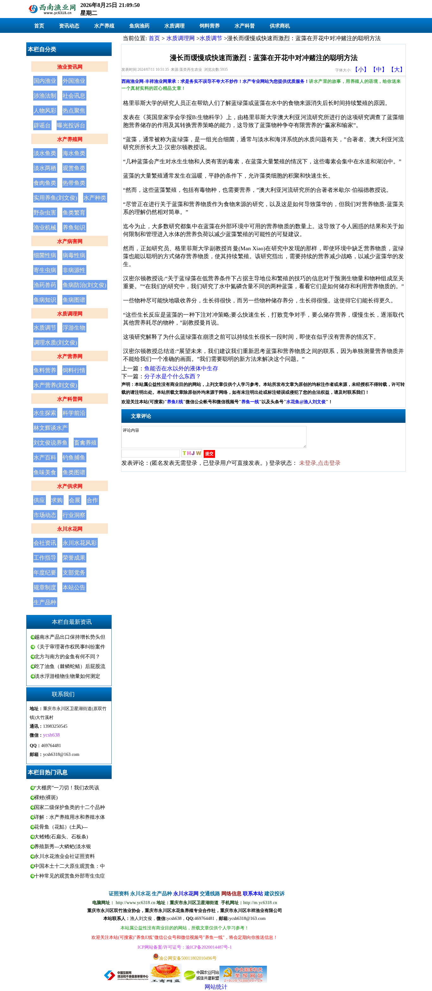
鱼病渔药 (139, 25)
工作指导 (45, 558)
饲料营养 (210, 25)
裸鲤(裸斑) (46, 797)
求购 (57, 500)
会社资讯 (45, 543)
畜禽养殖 (85, 443)
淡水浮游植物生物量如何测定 (67, 676)
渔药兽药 (45, 285)
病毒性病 (74, 255)
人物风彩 (45, 110)
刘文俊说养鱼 (51, 443)
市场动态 (45, 515)
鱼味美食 (45, 472)
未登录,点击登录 (320, 463)
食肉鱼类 (45, 183)
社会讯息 (74, 96)
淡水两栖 (45, 168)
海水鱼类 (74, 153)
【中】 (378, 69)
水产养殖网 (70, 139)
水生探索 (45, 413)
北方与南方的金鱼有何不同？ (67, 656)
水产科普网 (70, 399)
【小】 (360, 69)
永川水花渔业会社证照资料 (64, 856)
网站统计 (216, 987)
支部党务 (74, 572)
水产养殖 (104, 25)
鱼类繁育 (74, 213)
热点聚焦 (74, 110)
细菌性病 (45, 255)
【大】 (396, 69)
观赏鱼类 (74, 168)
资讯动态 (69, 25)
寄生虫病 (45, 270)
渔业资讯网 (70, 67)
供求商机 (280, 25)
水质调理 (174, 25)
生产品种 (45, 602)
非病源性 (74, 270)
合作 (92, 500)
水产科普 (245, 25)
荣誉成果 (74, 558)
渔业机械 (45, 227)
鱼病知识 (45, 300)
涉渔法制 (45, 96)
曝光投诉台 (71, 125)
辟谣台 (42, 125)
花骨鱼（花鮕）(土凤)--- (61, 827)
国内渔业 (45, 81)
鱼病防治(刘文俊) (84, 285)
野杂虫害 (45, 213)
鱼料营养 (45, 370)
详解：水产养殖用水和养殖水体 (69, 817)
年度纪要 (45, 572)
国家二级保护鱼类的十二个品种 (69, 807)
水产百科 (45, 457)
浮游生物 (74, 328)
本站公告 (74, 587)
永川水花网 (70, 529)
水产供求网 (70, 486)
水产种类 (94, 198)
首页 (39, 25)
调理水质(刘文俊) (55, 342)
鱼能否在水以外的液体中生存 (181, 368)
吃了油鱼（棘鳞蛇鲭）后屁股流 (69, 666)
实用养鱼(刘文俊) (55, 198)
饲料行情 (74, 370)
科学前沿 (74, 413)
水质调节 (45, 328)
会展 (74, 500)
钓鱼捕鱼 (74, 457)
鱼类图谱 (74, 472)
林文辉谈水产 (51, 428)
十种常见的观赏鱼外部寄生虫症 (69, 876)
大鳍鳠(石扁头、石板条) (61, 836)
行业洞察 (74, 515)
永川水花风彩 (80, 543)
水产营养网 (70, 356)
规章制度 (45, 587)
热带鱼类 (74, 183)
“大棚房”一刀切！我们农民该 (66, 787)
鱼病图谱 (74, 300)
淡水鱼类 (45, 153)
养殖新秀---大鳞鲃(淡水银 (62, 846)
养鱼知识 (74, 227)
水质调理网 (70, 313)
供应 (39, 500)
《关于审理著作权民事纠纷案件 (69, 646)
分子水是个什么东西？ (172, 376)
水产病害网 (70, 241)
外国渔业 (74, 81)
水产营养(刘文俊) (55, 385)
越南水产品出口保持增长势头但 (69, 637)
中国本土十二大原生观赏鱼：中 (69, 866)
